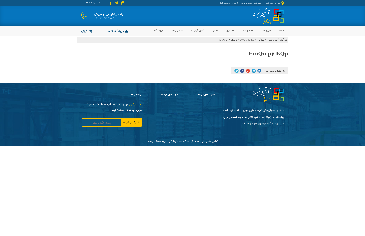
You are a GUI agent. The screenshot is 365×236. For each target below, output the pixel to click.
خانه (281, 30)
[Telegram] (254, 71)
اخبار (215, 30)
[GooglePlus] (248, 71)
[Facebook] (242, 71)
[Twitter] (236, 71)
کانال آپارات (197, 30)
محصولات (248, 30)
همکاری (230, 30)
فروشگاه (158, 30)
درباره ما (266, 30)
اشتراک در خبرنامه (131, 122)
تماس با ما (177, 30)
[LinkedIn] (259, 71)
